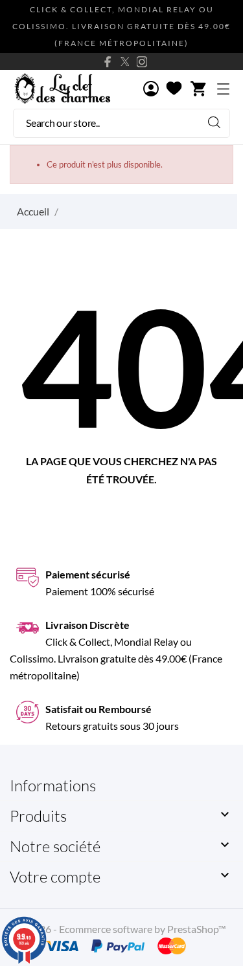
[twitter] (125, 61)
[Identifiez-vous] (151, 90)
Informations (53, 785)
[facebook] (108, 61)
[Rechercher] (214, 122)
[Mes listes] (174, 89)
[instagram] (142, 61)
